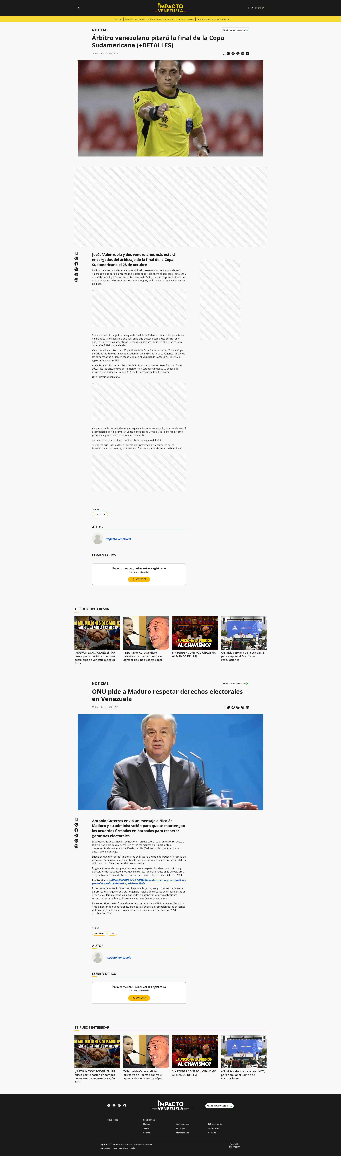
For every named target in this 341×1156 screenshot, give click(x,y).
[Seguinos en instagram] (119, 1106)
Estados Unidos (155, 19)
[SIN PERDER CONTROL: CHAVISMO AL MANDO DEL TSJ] (195, 633)
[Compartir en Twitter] (237, 53)
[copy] (247, 53)
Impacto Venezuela (118, 539)
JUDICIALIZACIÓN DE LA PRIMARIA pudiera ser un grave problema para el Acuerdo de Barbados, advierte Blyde (139, 881)
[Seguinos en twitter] (108, 1106)
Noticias (118, 19)
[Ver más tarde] (224, 53)
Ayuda (132, 1148)
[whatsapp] (228, 53)
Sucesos (129, 19)
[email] (242, 53)
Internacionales (186, 19)
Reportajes (170, 19)
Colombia (140, 19)
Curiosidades (222, 19)
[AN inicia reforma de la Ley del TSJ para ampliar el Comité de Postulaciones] (244, 633)
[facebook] (233, 53)
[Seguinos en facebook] (124, 1106)
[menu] (77, 8)
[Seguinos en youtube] (114, 1106)
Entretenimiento (205, 19)
